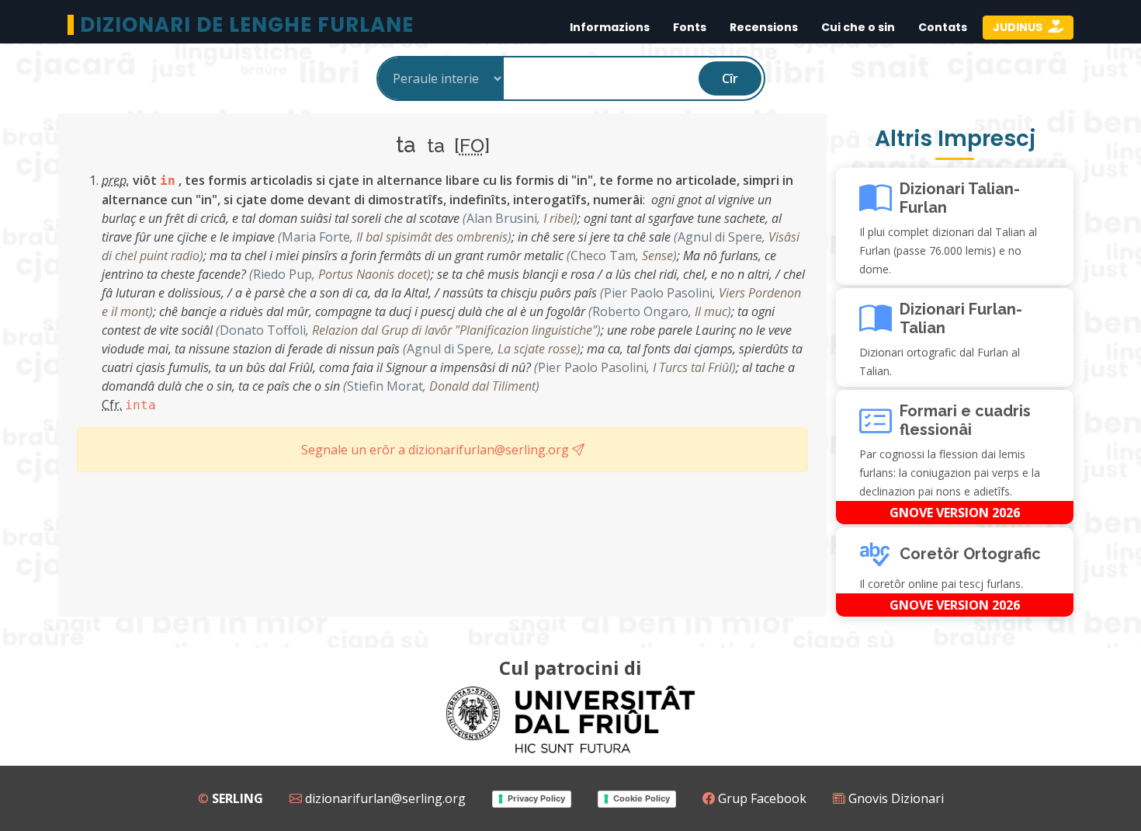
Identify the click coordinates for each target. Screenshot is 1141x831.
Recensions (764, 27)
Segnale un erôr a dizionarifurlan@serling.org (436, 449)
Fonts (689, 27)
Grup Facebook (760, 798)
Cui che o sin (858, 27)
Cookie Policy (641, 798)
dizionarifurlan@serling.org (384, 798)
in (167, 180)
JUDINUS (1019, 27)
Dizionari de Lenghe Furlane (247, 25)
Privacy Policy (536, 798)
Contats (942, 27)
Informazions (610, 27)
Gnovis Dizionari (894, 798)
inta (140, 405)
